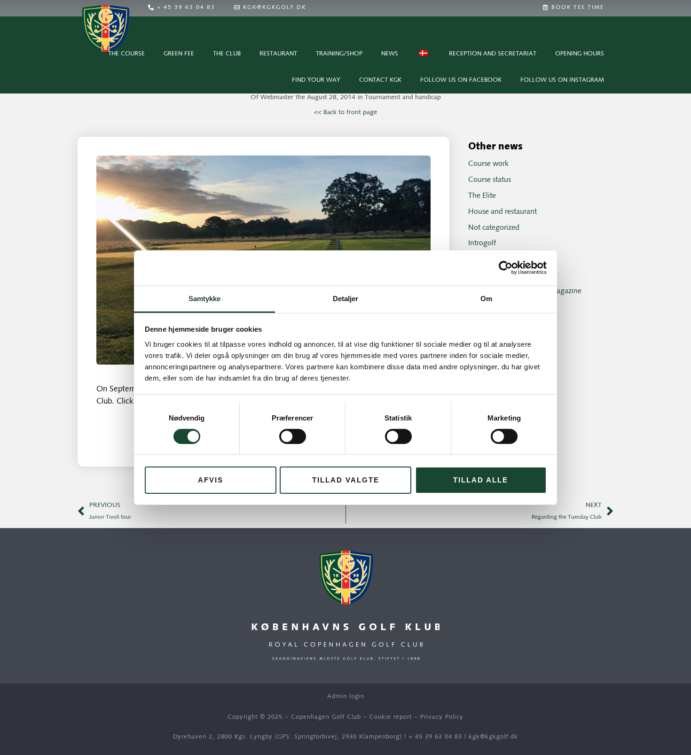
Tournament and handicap (403, 97)
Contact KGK (380, 80)
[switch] (292, 436)
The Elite (482, 196)
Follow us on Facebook (461, 80)
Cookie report (390, 717)
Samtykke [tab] (204, 298)
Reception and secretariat (492, 54)
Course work (488, 164)
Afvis (210, 480)
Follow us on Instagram (562, 80)
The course (126, 54)
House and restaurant (502, 212)
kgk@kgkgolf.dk (493, 737)
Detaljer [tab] (346, 298)
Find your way (316, 80)
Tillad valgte (345, 480)
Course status (489, 180)
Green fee (179, 54)
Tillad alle (480, 480)
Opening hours (579, 54)
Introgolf (482, 243)
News (389, 54)
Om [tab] (486, 298)
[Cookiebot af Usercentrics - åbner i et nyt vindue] (505, 268)
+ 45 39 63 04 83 (435, 737)
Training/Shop (339, 54)
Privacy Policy (441, 717)
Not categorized (493, 228)
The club (227, 54)
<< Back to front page (345, 112)
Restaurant (278, 54)
